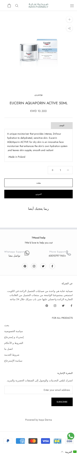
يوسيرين (38, 94)
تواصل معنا (14, 255)
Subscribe (62, 401)
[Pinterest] (25, 266)
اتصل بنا (8, 349)
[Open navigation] (72, 5)
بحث (6, 325)
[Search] (16, 5)
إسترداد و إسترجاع (14, 337)
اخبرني (38, 194)
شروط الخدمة (11, 355)
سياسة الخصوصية (13, 331)
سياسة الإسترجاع (13, 360)
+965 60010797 (57, 255)
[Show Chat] (70, 436)
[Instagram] (34, 266)
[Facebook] (52, 266)
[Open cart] (9, 5)
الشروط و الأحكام (13, 343)
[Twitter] (43, 266)
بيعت (38, 182)
